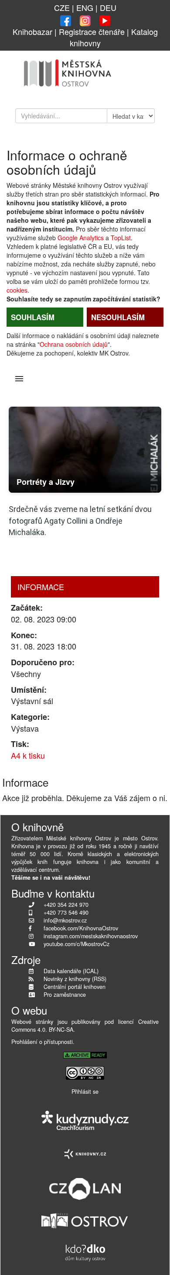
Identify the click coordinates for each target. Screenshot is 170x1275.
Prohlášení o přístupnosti (42, 1042)
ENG (84, 7)
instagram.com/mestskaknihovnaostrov (91, 936)
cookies (17, 290)
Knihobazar (32, 31)
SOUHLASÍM (32, 317)
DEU (108, 7)
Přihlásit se (85, 1091)
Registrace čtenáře (92, 31)
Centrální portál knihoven (74, 987)
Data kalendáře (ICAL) (71, 971)
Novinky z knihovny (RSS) (75, 979)
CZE (62, 7)
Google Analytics (81, 237)
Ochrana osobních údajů (74, 344)
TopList (121, 237)
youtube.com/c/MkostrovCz (76, 944)
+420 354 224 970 (66, 905)
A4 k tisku (28, 755)
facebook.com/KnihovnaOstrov (81, 928)
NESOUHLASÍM (118, 317)
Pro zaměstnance (65, 995)
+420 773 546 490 (66, 912)
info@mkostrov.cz (65, 920)
